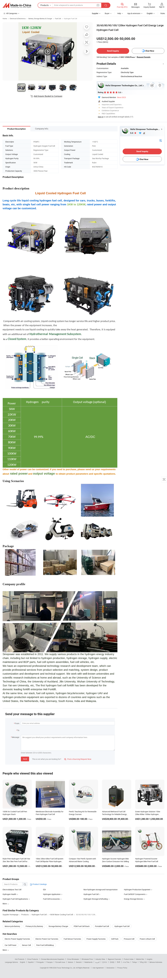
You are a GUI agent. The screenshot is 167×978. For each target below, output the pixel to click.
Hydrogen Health (9, 894)
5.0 (132, 133)
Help (119, 13)
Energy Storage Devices (133, 899)
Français (49, 962)
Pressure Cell (129, 939)
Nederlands (88, 962)
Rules (162, 13)
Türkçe (134, 962)
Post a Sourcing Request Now (77, 759)
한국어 (104, 962)
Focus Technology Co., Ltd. (66, 968)
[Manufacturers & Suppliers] (17, 5)
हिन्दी (118, 962)
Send (25, 759)
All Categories (11, 13)
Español (31, 962)
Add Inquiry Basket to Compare (48, 96)
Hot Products (19, 959)
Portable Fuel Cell (102, 926)
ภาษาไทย (126, 962)
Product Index (128, 959)
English (22, 962)
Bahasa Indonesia (156, 962)
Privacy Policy (122, 968)
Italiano (70, 962)
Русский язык (60, 962)
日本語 (112, 962)
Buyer (107, 13)
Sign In (100, 116)
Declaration (110, 968)
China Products (32, 959)
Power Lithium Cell (147, 939)
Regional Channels (114, 959)
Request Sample (143, 57)
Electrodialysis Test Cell (12, 889)
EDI (44, 889)
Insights (149, 959)
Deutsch (79, 962)
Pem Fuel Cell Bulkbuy (45, 945)
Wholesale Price (87, 959)
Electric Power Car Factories (46, 939)
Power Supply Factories (96, 939)
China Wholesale (73, 959)
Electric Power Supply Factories (17, 939)
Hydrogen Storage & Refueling (96, 899)
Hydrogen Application (52, 894)
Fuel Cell (58, 18)
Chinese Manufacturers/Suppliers (52, 959)
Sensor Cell (26, 945)
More (5, 950)
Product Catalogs (39, 884)
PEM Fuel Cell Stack (82, 926)
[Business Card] (160, 140)
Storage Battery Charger (58, 926)
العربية (97, 962)
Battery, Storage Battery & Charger (40, 18)
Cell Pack (114, 939)
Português (40, 962)
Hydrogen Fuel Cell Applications (15, 899)
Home (5, 18)
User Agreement (98, 968)
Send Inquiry (113, 51)
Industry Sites (100, 959)
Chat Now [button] (149, 51)
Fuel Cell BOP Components (134, 894)
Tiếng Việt (143, 962)
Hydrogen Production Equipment (137, 889)
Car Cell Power (10, 945)
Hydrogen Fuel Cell (70, 18)
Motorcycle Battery (12, 926)
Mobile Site (140, 959)
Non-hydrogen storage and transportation (101, 889)
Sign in (161, 7)
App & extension (133, 13)
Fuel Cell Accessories (51, 899)
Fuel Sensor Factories (72, 939)
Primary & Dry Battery (34, 926)
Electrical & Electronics (18, 18)
